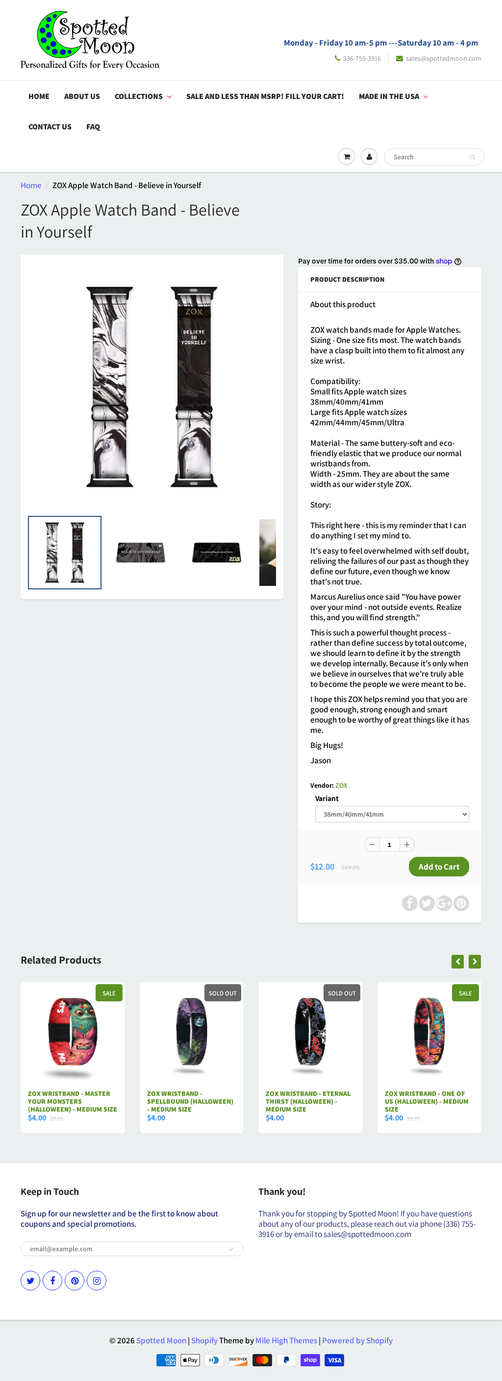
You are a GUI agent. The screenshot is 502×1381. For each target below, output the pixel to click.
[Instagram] (96, 1280)
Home (39, 96)
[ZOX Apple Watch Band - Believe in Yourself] (152, 387)
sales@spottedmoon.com (443, 58)
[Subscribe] (231, 1249)
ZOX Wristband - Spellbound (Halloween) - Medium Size (190, 1101)
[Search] (472, 157)
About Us (82, 96)
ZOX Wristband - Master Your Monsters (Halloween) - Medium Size (72, 1101)
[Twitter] (30, 1280)
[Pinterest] (74, 1280)
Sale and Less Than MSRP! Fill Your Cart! (265, 96)
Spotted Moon (161, 1340)
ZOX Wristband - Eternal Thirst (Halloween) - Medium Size (308, 1101)
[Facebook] (52, 1280)
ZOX (341, 785)
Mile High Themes (286, 1340)
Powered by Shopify (357, 1340)
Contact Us (50, 126)
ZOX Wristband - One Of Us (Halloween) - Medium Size (427, 1101)
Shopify (204, 1340)
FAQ (93, 126)
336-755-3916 (362, 58)
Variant (327, 798)
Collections (139, 96)
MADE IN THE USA (389, 96)
